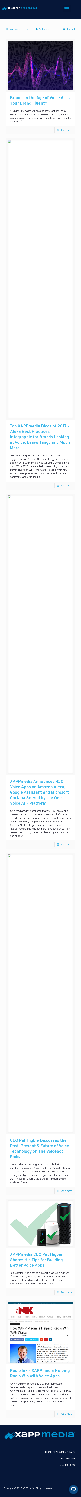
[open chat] (73, 1489)
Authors (43, 29)
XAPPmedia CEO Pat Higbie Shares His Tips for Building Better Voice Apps (36, 1260)
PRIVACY (71, 1452)
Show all (70, 29)
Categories (12, 29)
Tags (26, 29)
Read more (66, 130)
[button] (67, 8)
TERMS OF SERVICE (55, 1452)
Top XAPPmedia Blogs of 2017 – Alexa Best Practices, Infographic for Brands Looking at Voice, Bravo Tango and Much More (40, 437)
